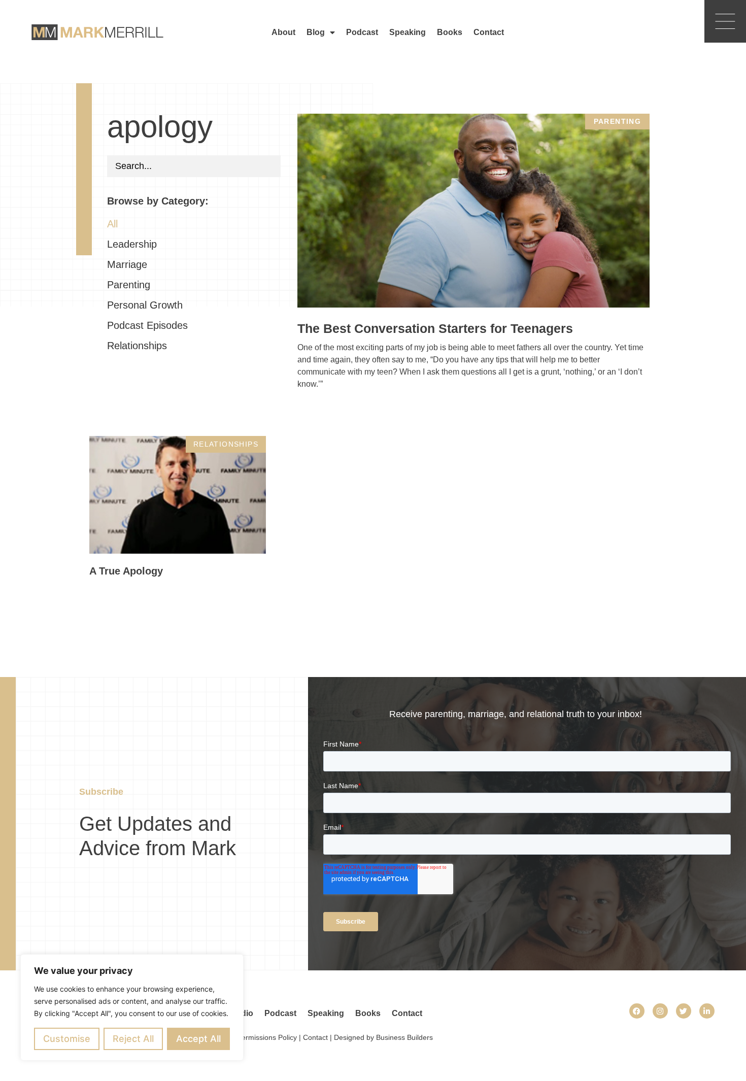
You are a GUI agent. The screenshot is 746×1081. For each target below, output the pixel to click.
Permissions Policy (267, 1037)
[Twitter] (683, 1011)
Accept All (198, 1038)
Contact (488, 32)
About (283, 32)
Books (449, 32)
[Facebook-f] (637, 1011)
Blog (316, 32)
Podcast (362, 32)
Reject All (133, 1038)
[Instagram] (660, 1011)
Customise (66, 1038)
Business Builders (404, 1037)
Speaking (407, 32)
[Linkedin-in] (707, 1011)
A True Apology (126, 571)
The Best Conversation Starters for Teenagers (435, 328)
